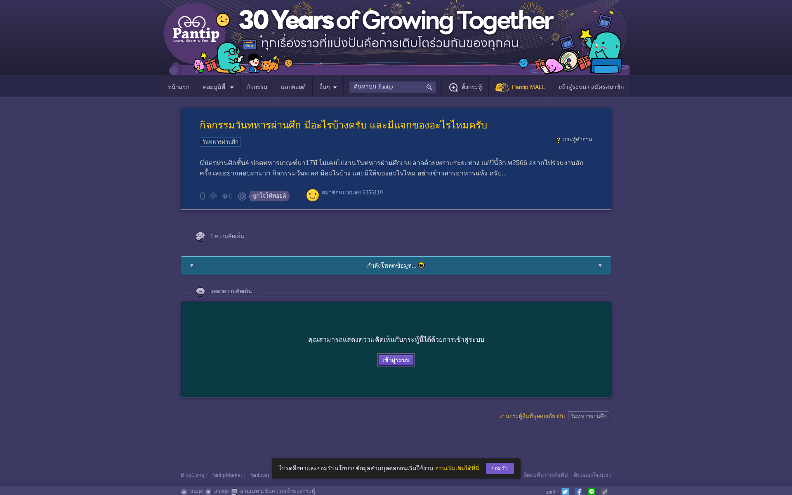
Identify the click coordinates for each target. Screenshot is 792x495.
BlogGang (192, 475)
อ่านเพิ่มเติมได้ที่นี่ (457, 468)
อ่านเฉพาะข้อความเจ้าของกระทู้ (277, 491)
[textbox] (392, 87)
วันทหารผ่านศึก (220, 142)
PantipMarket (226, 475)
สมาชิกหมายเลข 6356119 (352, 192)
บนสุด (196, 491)
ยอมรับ (500, 468)
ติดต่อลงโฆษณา (592, 475)
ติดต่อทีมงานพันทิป (545, 475)
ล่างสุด (221, 491)
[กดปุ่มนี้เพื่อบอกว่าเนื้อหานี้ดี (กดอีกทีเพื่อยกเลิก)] (213, 195)
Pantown (258, 475)
